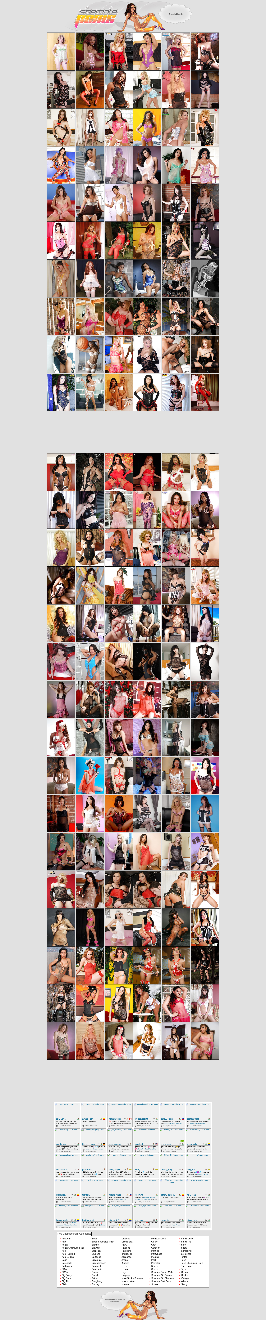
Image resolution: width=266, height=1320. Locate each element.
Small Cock (187, 1238)
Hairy (124, 1244)
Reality (154, 1266)
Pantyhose (156, 1254)
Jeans (125, 1260)
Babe (64, 1260)
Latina (125, 1269)
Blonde (95, 1244)
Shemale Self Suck (161, 1281)
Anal (64, 1241)
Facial (95, 1275)
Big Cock (66, 1278)
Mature (125, 1284)
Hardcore (126, 1251)
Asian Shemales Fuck (73, 1247)
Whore (184, 1281)
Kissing (125, 1263)
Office (154, 1241)
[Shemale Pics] (81, 20)
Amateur (66, 1238)
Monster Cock (158, 1238)
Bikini (64, 1284)
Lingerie (126, 1275)
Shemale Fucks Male (162, 1272)
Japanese (126, 1257)
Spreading (186, 1251)
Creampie (97, 1260)
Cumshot (96, 1266)
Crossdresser (99, 1263)
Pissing (155, 1257)
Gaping (95, 1284)
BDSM (65, 1272)
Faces (95, 1272)
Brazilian (96, 1251)
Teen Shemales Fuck (192, 1263)
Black (94, 1238)
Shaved (155, 1269)
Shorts (154, 1284)
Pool (153, 1260)
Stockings (186, 1254)
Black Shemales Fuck (103, 1241)
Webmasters (114, 1301)
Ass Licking (68, 1257)
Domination (97, 1269)
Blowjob (96, 1247)
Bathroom (67, 1266)
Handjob (126, 1247)
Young (184, 1284)
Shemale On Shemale (162, 1278)
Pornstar (155, 1263)
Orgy (153, 1244)
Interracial (127, 1254)
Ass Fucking (68, 1254)
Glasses (126, 1238)
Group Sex (127, 1241)
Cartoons (96, 1257)
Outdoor (155, 1247)
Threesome (187, 1266)
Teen (183, 1260)
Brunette (96, 1254)
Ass (64, 1251)
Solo (183, 1244)
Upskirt (185, 1275)
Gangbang (97, 1281)
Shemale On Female (161, 1275)
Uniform (185, 1272)
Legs (124, 1272)
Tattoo (184, 1257)
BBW (64, 1269)
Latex (124, 1266)
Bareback (67, 1263)
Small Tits (186, 1241)
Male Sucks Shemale (132, 1278)
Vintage (185, 1278)
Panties (155, 1251)
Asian (65, 1244)
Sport (184, 1247)
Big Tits (66, 1281)
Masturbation (128, 1281)
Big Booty (67, 1275)
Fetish (95, 1278)
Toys (183, 1269)
